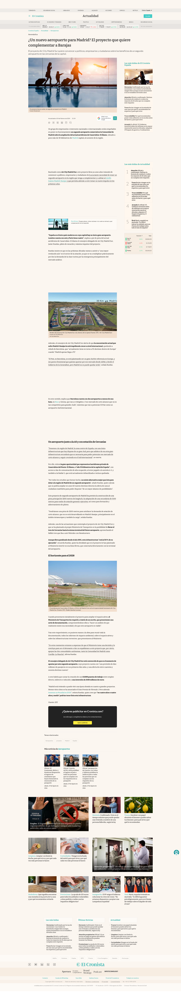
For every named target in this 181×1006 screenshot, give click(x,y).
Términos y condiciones (92, 981)
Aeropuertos (55, 30)
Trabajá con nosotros (132, 978)
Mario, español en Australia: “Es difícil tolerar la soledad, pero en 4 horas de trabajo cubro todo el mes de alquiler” (141, 224)
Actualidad (100, 22)
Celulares (64, 958)
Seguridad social (49, 10)
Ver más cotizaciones (146, 26)
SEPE (82, 958)
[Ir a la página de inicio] (38, 16)
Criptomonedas (116, 22)
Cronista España (33, 30)
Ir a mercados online (34, 26)
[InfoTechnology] (111, 972)
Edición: (146, 10)
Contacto (45, 978)
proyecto (59, 740)
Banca (131, 22)
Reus (57, 402)
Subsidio (114, 958)
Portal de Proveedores (112, 978)
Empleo (122, 10)
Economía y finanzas (54, 22)
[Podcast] (98, 972)
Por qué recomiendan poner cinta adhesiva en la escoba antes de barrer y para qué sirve (138, 117)
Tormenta (32, 10)
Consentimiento (115, 981)
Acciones (108, 10)
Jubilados (66, 10)
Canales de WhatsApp (61, 978)
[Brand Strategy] (87, 972)
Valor (150, 235)
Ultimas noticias (34, 22)
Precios (90, 958)
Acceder (147, 16)
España (75, 740)
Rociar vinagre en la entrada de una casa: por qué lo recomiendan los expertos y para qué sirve (137, 109)
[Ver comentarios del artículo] (70, 123)
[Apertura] (66, 972)
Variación (138, 235)
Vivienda (81, 10)
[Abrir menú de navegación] (29, 16)
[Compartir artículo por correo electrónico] (66, 123)
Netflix (135, 10)
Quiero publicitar (84, 722)
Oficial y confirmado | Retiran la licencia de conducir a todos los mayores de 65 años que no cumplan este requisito (138, 100)
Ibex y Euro (72, 22)
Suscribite (79, 978)
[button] (176, 852)
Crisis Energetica (102, 958)
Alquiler (94, 10)
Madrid (75, 138)
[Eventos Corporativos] (77, 972)
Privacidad (105, 981)
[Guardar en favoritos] (115, 118)
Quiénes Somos (93, 978)
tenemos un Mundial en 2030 (59, 693)
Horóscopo (125, 958)
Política (86, 22)
